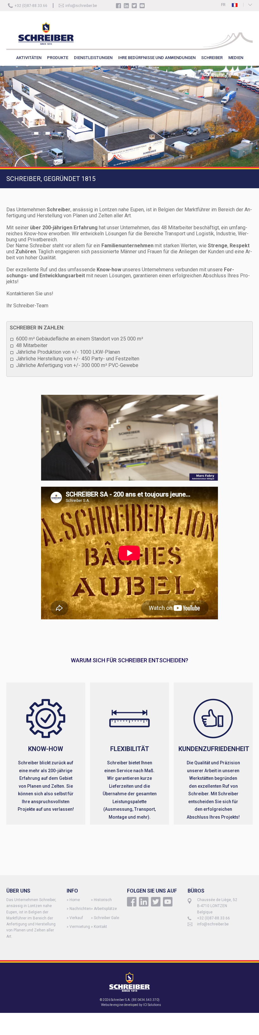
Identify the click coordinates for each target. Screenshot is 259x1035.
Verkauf (76, 918)
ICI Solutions (152, 1005)
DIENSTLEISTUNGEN (93, 57)
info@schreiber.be (81, 5)
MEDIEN (235, 57)
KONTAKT (129, 67)
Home (74, 900)
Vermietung (79, 926)
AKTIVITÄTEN (28, 57)
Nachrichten (80, 908)
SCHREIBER (212, 57)
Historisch (103, 900)
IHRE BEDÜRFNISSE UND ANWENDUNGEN (157, 57)
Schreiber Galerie (108, 918)
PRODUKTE (57, 57)
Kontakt (100, 926)
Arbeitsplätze (105, 908)
